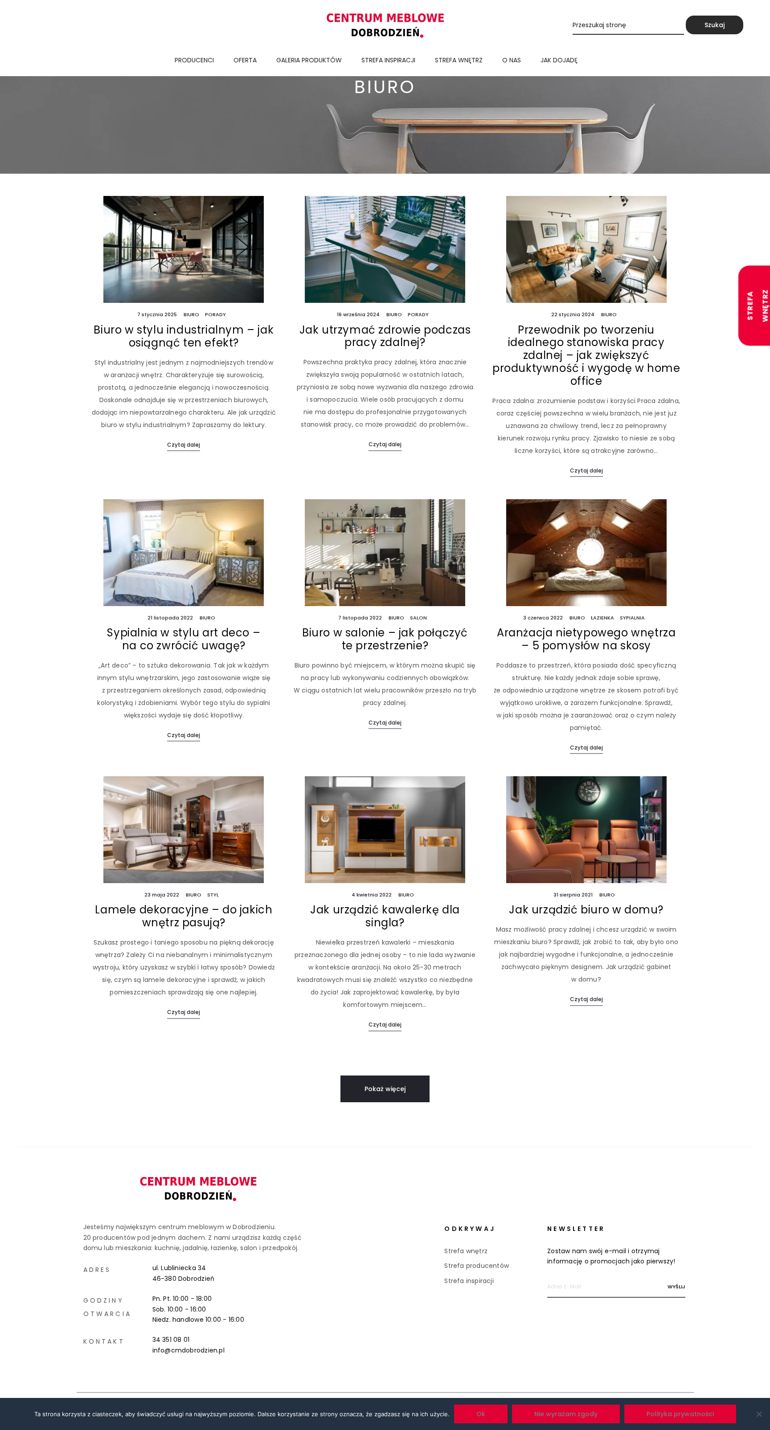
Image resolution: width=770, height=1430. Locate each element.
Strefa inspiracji (388, 60)
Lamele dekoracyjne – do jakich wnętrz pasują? (183, 916)
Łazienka (602, 617)
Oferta (245, 60)
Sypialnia (632, 617)
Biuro (191, 314)
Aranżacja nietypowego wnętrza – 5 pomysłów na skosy (586, 639)
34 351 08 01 (171, 1339)
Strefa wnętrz (459, 60)
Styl (213, 894)
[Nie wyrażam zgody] (758, 1414)
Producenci (194, 60)
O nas (511, 60)
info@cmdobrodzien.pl (188, 1350)
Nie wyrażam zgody (566, 1414)
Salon (418, 617)
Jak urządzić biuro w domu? (586, 909)
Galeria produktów (309, 60)
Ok (480, 1414)
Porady (215, 314)
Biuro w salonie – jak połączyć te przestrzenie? (385, 639)
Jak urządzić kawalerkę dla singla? (385, 916)
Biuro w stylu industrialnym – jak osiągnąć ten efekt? (184, 336)
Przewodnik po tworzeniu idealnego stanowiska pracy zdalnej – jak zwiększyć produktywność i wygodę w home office (586, 355)
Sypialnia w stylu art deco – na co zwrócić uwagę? (183, 639)
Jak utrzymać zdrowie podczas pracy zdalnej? (385, 336)
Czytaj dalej (183, 444)
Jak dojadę (559, 60)
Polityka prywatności (680, 1414)
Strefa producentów (476, 1265)
